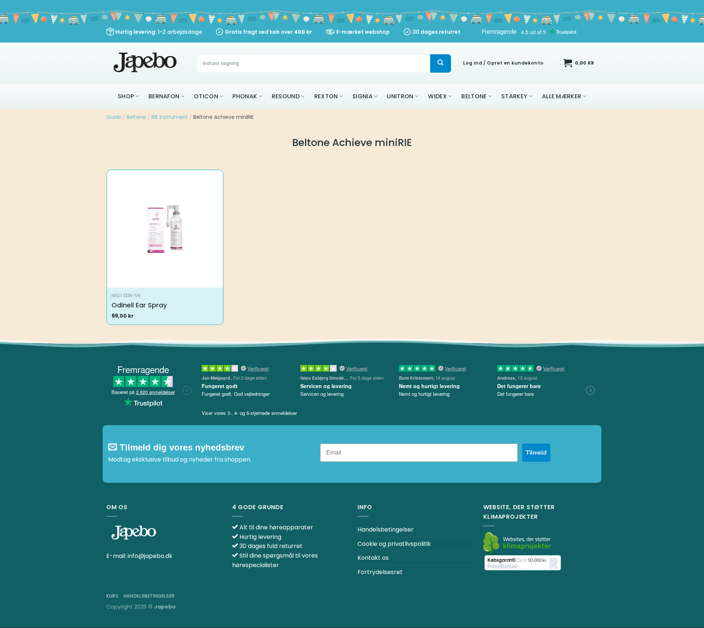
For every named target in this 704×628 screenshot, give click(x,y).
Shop (126, 96)
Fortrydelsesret (380, 572)
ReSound (286, 96)
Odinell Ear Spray (139, 305)
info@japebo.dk (150, 556)
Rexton (326, 96)
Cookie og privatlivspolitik (394, 544)
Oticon (206, 96)
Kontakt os (373, 558)
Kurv (112, 596)
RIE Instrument (169, 117)
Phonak (244, 96)
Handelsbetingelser (386, 529)
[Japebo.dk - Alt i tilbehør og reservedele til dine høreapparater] (146, 63)
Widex (437, 96)
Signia (362, 96)
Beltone (474, 96)
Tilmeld (536, 453)
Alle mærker (562, 96)
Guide (113, 117)
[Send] (440, 63)
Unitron (400, 96)
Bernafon (164, 96)
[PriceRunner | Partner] (522, 562)
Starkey (514, 96)
